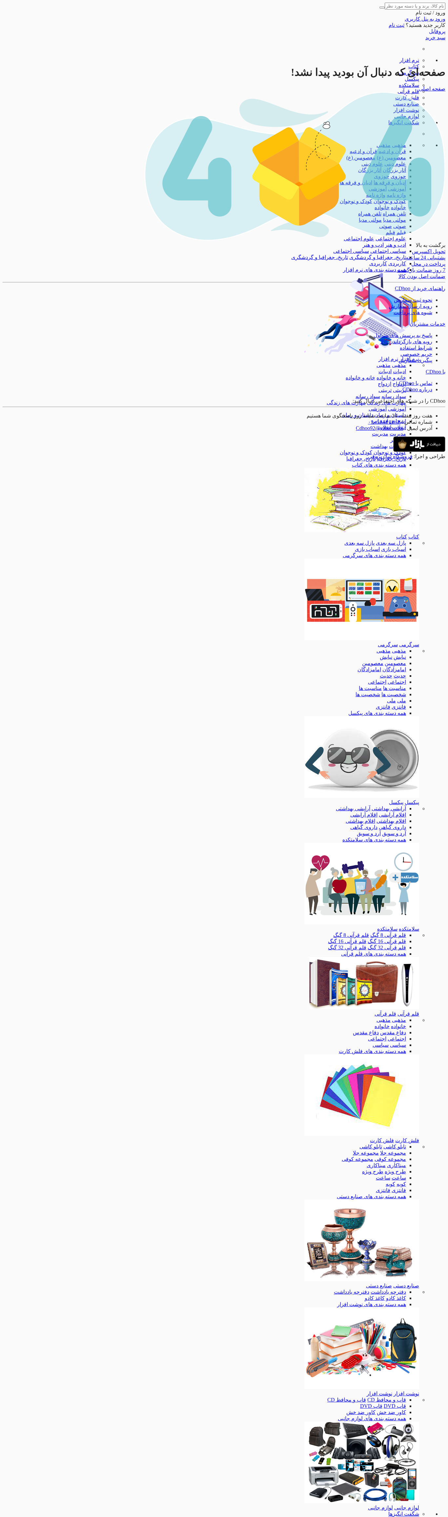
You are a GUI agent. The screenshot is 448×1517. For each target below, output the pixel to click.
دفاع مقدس (393, 1032)
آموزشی (397, 409)
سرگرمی (409, 644)
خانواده (398, 1026)
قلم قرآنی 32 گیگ (387, 947)
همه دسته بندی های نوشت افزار (371, 1304)
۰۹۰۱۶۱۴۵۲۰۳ (384, 422)
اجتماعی (397, 682)
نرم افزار (409, 60)
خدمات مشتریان (427, 324)
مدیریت (398, 433)
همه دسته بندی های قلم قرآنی (373, 954)
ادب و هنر (395, 245)
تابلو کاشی (394, 1146)
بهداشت (379, 446)
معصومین (395, 663)
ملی (401, 700)
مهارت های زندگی (346, 402)
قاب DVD (395, 1406)
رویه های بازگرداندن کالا (406, 341)
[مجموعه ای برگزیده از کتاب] (361, 530)
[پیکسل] (361, 796)
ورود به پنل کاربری (425, 19)
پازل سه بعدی (391, 543)
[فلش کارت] (361, 1134)
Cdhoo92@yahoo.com (379, 428)
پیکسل (412, 79)
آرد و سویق (394, 833)
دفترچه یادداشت (388, 1292)
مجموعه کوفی (390, 1159)
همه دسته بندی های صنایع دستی (371, 1196)
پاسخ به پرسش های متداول (403, 335)
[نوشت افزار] (361, 1387)
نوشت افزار (406, 1393)
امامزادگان (394, 669)
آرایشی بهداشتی (389, 808)
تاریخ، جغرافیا (361, 458)
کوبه (401, 1184)
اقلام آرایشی (392, 815)
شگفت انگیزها (403, 1514)
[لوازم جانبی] (361, 1501)
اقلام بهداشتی (391, 821)
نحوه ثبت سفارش (413, 300)
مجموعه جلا (393, 1153)
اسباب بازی (393, 549)
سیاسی (398, 1045)
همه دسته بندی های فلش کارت (372, 1051)
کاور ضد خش (391, 1412)
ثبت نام (396, 25)
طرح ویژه (395, 1171)
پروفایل (437, 31)
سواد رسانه (393, 396)
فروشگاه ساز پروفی (390, 456)
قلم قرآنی (408, 91)
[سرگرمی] (361, 638)
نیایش (400, 657)
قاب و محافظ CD (386, 1400)
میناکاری (396, 1165)
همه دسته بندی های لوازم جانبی (372, 1418)
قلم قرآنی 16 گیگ (387, 941)
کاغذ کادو (396, 1298)
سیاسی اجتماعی (388, 251)
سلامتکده (409, 85)
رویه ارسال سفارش (410, 306)
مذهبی (399, 365)
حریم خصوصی (416, 354)
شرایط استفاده (416, 348)
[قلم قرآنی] (361, 1007)
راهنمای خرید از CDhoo (420, 288)
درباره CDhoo (417, 389)
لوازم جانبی (406, 1507)
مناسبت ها (394, 688)
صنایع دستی (406, 1285)
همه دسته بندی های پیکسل (377, 713)
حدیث (400, 675)
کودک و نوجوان (390, 452)
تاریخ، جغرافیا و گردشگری (377, 257)
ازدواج (384, 384)
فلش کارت (407, 1140)
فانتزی (399, 707)
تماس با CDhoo (415, 383)
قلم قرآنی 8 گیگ (388, 935)
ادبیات (399, 371)
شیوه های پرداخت (413, 312)
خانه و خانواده (391, 377)
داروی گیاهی (392, 827)
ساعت (399, 1178)
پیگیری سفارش (415, 360)
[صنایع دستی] (361, 1279)
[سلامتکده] (361, 922)
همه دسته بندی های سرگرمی (374, 555)
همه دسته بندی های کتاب (379, 465)
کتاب (413, 536)
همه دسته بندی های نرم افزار (374, 270)
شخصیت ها (393, 694)
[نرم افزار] (361, 352)
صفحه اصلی (432, 88)
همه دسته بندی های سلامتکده (374, 839)
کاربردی (397, 263)
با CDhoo (435, 371)
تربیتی (399, 390)
